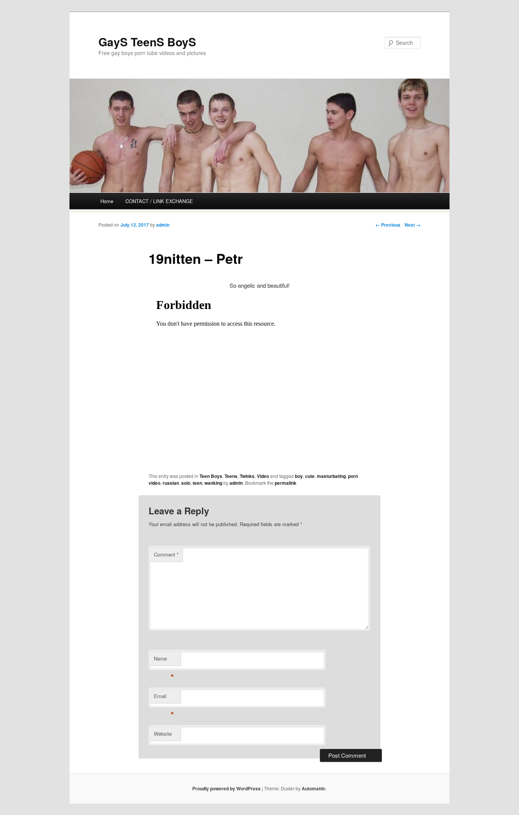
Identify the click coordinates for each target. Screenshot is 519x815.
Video (263, 476)
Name (164, 660)
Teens (231, 476)
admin (162, 224)
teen (197, 482)
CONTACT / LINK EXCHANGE (159, 201)
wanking (213, 482)
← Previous (387, 224)
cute (310, 476)
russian (171, 482)
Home (106, 201)
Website (163, 733)
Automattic (314, 788)
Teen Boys (210, 476)
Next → (413, 224)
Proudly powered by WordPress (226, 788)
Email (164, 697)
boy (299, 476)
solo (185, 482)
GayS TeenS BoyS (147, 41)
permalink (285, 482)
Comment (166, 554)
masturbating (331, 476)
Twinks (247, 476)
